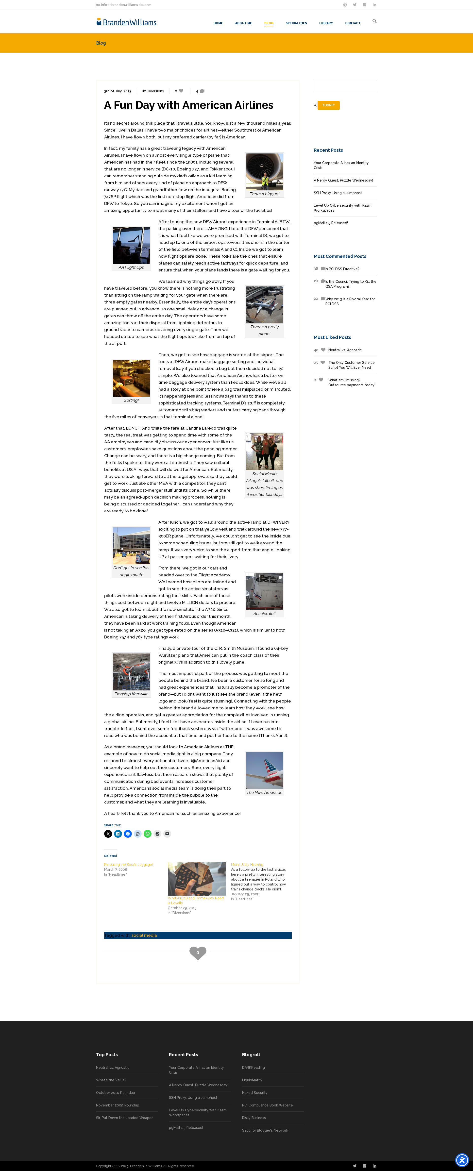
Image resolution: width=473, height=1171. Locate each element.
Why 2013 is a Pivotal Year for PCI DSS (344, 301)
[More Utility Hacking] (263, 882)
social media (144, 935)
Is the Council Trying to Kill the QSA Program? (345, 283)
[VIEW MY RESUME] (375, 4)
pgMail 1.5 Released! (331, 223)
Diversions (155, 91)
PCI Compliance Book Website (267, 1105)
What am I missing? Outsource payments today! (344, 382)
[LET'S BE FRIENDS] (365, 4)
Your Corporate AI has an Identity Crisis (341, 165)
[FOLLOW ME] (355, 4)
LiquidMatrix (252, 1080)
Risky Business (254, 1118)
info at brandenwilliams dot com (126, 5)
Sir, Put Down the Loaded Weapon (124, 1118)
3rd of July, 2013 (117, 91)
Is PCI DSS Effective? (336, 269)
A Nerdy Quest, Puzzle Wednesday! (343, 180)
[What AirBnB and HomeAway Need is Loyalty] (197, 879)
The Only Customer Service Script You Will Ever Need (344, 365)
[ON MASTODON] (345, 4)
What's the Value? (111, 1080)
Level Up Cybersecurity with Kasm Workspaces (343, 207)
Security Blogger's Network (265, 1130)
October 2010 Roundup (115, 1093)
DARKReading (253, 1068)
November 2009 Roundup (117, 1105)
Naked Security (255, 1093)
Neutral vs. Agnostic (338, 350)
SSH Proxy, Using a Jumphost (338, 193)
